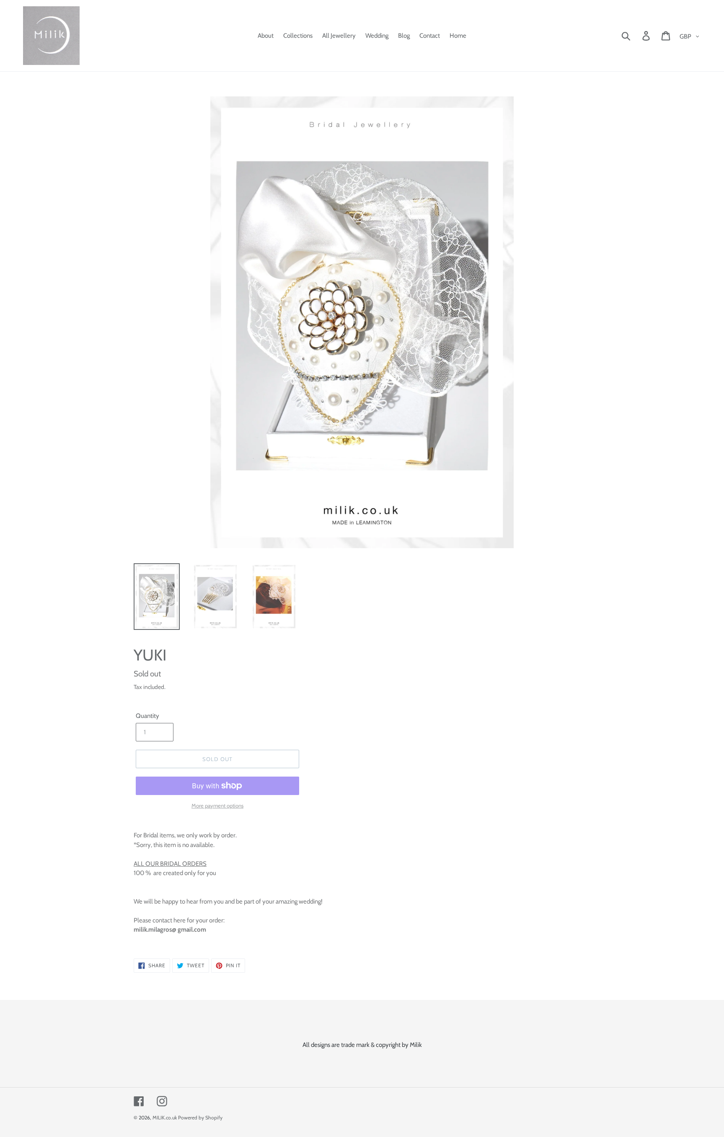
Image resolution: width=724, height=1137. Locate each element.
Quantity (147, 716)
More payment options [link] (217, 805)
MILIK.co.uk (165, 1117)
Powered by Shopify (200, 1117)
